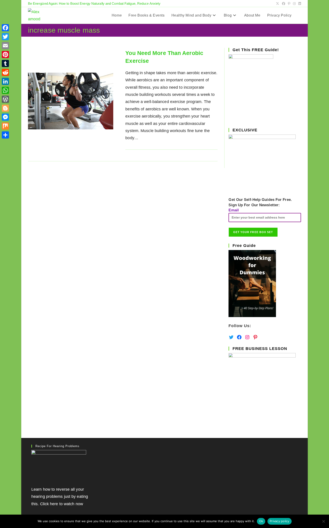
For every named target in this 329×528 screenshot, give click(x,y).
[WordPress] (5, 99)
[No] (323, 521)
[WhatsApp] (5, 90)
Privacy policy (279, 521)
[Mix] (5, 126)
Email (234, 210)
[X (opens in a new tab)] (277, 3)
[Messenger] (5, 117)
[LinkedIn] (5, 81)
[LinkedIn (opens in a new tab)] (299, 3)
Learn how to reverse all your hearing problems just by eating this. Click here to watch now (59, 496)
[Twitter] (5, 36)
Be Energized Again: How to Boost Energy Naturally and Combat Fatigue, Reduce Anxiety (94, 3)
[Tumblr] (5, 63)
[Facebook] (5, 27)
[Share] (5, 134)
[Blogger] (5, 108)
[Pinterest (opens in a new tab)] (289, 3)
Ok (261, 521)
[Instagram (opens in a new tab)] (294, 3)
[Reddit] (5, 72)
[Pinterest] (5, 54)
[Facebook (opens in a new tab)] (283, 3)
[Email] (5, 45)
